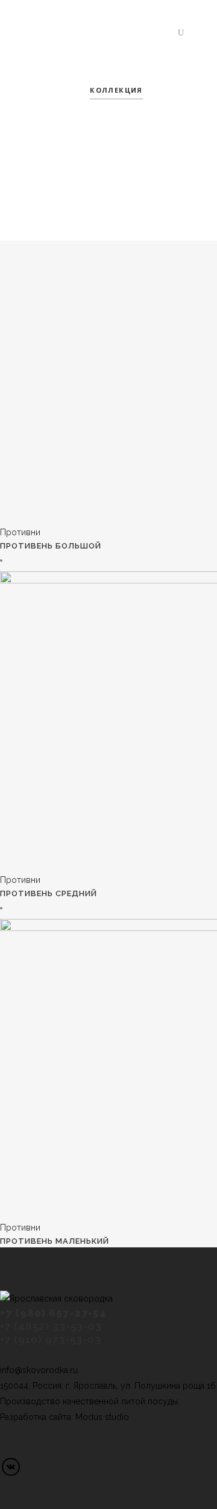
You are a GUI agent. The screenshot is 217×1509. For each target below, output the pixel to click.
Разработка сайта (35, 1417)
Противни (20, 532)
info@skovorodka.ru (39, 1370)
